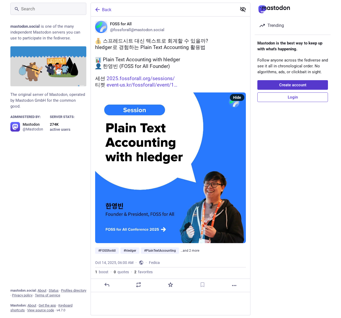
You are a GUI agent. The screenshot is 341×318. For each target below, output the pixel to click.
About (42, 290)
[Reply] (107, 285)
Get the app (47, 305)
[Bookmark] (202, 285)
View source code (40, 310)
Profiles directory (73, 290)
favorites (143, 272)
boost (101, 272)
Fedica (154, 262)
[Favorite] (170, 285)
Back (106, 9)
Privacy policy (22, 295)
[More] (234, 285)
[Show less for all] (243, 9)
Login (293, 97)
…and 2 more (190, 250)
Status (54, 290)
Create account (292, 85)
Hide (237, 97)
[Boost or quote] (138, 285)
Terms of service (47, 295)
